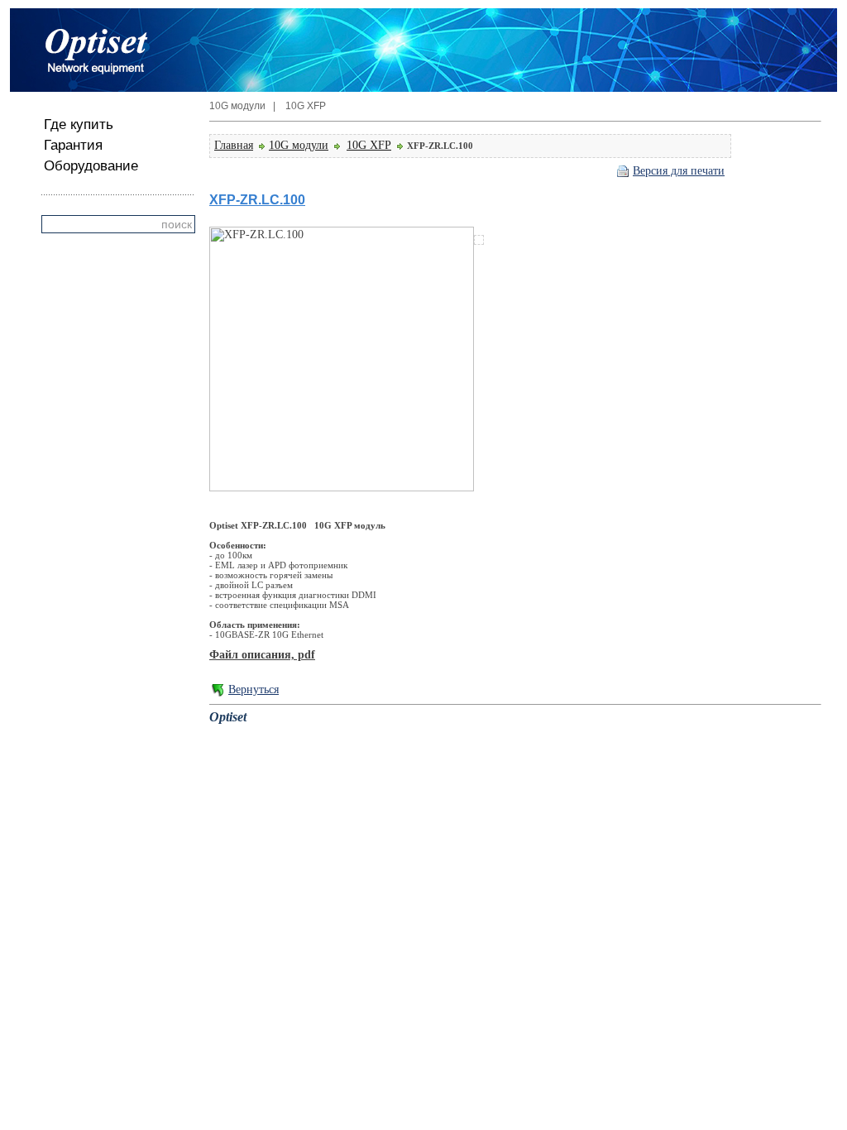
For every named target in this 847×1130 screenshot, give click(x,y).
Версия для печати (679, 171)
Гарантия (73, 145)
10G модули (298, 145)
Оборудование (91, 166)
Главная (233, 145)
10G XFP (369, 145)
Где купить (78, 124)
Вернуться (253, 689)
